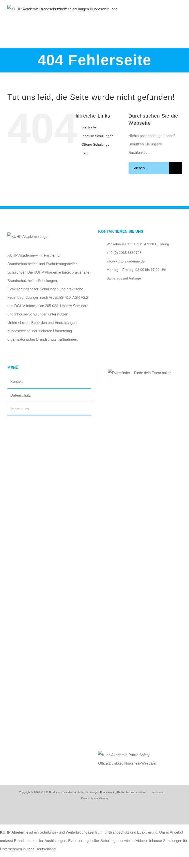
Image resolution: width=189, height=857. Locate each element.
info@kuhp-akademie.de (126, 261)
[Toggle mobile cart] (171, 13)
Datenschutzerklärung (94, 798)
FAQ (84, 153)
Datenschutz (20, 395)
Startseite (88, 127)
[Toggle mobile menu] (180, 13)
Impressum (19, 409)
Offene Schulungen (96, 144)
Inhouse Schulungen (97, 136)
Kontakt (16, 381)
